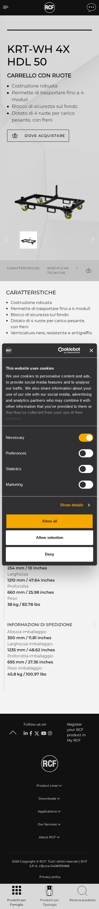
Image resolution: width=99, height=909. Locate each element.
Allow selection (49, 537)
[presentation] (6, 239)
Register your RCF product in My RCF (76, 732)
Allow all (49, 521)
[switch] (86, 453)
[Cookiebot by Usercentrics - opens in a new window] (60, 350)
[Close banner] (91, 350)
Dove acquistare (45, 135)
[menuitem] (49, 876)
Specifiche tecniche (58, 270)
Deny (49, 554)
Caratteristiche (23, 268)
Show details (71, 505)
